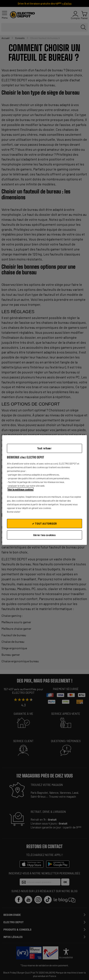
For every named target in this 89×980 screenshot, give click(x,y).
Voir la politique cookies (20, 489)
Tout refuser (44, 448)
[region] (44, 490)
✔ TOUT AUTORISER (44, 523)
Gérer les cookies (44, 534)
